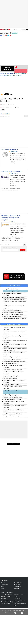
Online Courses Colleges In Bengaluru (13, 397)
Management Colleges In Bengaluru (12, 384)
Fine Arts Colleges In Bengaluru (11, 363)
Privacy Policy (17, 584)
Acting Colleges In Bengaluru (11, 289)
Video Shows (3, 598)
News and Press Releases (6, 594)
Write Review (13, 151)
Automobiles (17, 601)
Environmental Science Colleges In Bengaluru (15, 361)
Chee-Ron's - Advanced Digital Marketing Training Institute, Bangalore (10, 218)
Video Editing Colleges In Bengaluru (12, 316)
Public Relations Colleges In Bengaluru (13, 312)
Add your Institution (21, 71)
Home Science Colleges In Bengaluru (13, 369)
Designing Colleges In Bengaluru (12, 357)
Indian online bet (4, 600)
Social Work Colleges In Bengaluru (12, 399)
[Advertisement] (14, 14)
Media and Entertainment (7, 75)
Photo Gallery (17, 598)
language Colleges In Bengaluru (11, 376)
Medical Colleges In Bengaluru (11, 395)
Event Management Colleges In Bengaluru (14, 297)
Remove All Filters (5, 114)
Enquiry (2, 586)
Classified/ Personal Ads (19, 600)
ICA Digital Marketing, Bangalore (11, 171)
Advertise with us (4, 584)
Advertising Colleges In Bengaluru (12, 291)
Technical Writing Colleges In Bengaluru (13, 314)
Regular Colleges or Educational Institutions (12, 73)
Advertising (19, 75)
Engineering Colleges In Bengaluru (12, 359)
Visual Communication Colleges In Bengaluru (15, 318)
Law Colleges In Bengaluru (10, 378)
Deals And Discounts (5, 603)
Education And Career (6, 596)
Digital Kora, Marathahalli (9, 149)
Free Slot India (17, 586)
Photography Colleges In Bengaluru (12, 310)
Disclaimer (16, 588)
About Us (3, 582)
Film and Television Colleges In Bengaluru (14, 299)
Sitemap (2, 588)
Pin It (11, 94)
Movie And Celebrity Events (7, 601)
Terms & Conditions (18, 582)
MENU (3, 110)
